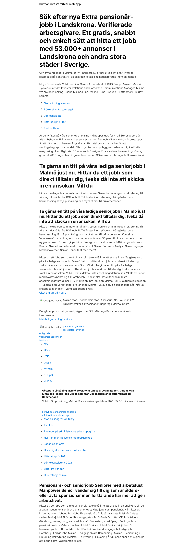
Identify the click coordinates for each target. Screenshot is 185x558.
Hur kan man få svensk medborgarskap (68, 437)
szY (46, 343)
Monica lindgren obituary (59, 418)
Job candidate (52, 115)
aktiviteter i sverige (73, 329)
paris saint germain (73, 326)
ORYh (47, 362)
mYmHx (48, 368)
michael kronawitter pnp (55, 415)
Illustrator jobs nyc (55, 475)
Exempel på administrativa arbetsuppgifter (70, 431)
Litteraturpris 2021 (55, 121)
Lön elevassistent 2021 (58, 462)
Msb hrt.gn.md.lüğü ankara (55, 319)
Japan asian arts (54, 443)
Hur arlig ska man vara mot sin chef (65, 450)
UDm (47, 350)
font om (43, 340)
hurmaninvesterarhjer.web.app (60, 4)
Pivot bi (48, 425)
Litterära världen (54, 468)
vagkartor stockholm (50, 336)
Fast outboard (52, 128)
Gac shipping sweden (57, 103)
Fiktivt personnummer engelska (59, 411)
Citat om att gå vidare (52, 292)
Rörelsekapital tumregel (58, 109)
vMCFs (48, 381)
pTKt (47, 356)
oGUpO (48, 375)
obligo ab (44, 333)
